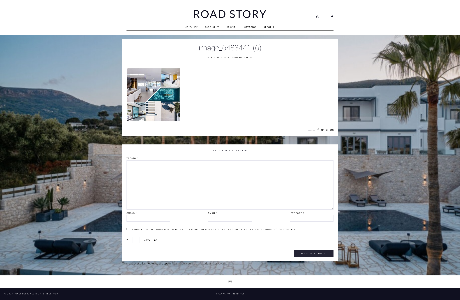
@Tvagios (250, 27)
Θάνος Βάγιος (244, 57)
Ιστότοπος (297, 213)
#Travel (232, 27)
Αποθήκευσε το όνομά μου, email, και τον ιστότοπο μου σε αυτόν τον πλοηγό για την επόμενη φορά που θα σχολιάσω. (214, 229)
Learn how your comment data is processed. (200, 263)
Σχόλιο (132, 158)
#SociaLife (212, 27)
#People (269, 27)
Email (212, 213)
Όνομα (132, 213)
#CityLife (191, 27)
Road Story (230, 14)
